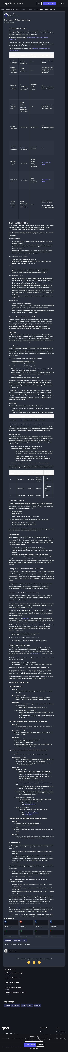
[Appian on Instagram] (10, 1033)
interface (7, 1005)
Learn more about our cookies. (34, 1041)
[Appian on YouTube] (7, 1033)
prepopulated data (36, 653)
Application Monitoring (30, 804)
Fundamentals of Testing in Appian (14, 973)
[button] (3, 4)
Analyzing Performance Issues (13, 977)
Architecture (32, 9)
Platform (7, 989)
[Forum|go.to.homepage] (14, 3)
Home (2, 9)
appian (23, 1005)
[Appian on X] (18, 1033)
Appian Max (24, 9)
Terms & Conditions (61, 1031)
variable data (25, 618)
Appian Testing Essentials (12, 982)
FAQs (41, 1031)
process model (15, 1005)
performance (17, 940)
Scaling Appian (28, 814)
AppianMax (11, 14)
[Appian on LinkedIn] (3, 1033)
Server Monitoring (29, 803)
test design (18, 908)
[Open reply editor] (34, 951)
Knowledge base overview (12, 9)
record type (37, 1005)
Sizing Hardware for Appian (32, 812)
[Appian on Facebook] (14, 1033)
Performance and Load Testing (13, 987)
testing (24, 940)
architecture (8, 940)
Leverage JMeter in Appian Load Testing (15, 992)
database (29, 1005)
